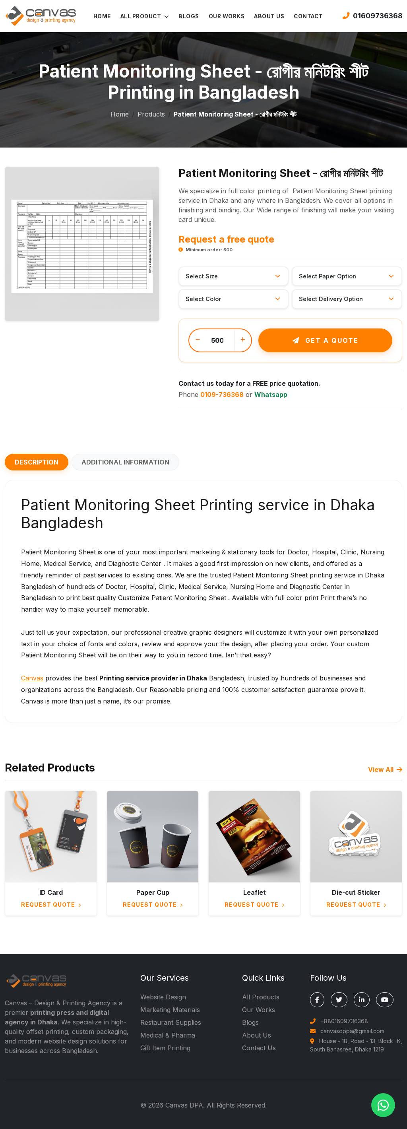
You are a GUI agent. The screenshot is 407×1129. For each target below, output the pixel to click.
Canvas (32, 678)
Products (151, 114)
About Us (256, 1035)
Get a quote (331, 340)
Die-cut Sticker (356, 892)
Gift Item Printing (165, 1048)
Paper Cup (152, 892)
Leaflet (254, 892)
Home (119, 114)
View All (381, 769)
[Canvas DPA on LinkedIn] (362, 999)
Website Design (163, 997)
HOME (102, 16)
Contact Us (259, 1048)
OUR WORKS (227, 16)
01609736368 (377, 16)
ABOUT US (269, 16)
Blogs (250, 1022)
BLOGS (188, 16)
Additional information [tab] (125, 462)
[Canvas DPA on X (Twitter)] (339, 999)
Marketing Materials (170, 1010)
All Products (260, 997)
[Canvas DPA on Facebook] (317, 999)
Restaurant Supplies (170, 1022)
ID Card (51, 892)
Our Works (258, 1010)
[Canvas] (40, 15)
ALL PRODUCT (141, 16)
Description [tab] (36, 462)
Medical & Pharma (167, 1035)
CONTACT (308, 16)
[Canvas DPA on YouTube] (384, 999)
